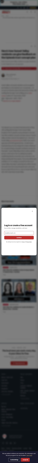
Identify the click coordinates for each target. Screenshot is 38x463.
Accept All (25, 459)
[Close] (32, 211)
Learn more (29, 455)
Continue (19, 237)
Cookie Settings (14, 459)
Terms (23, 241)
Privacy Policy (29, 241)
